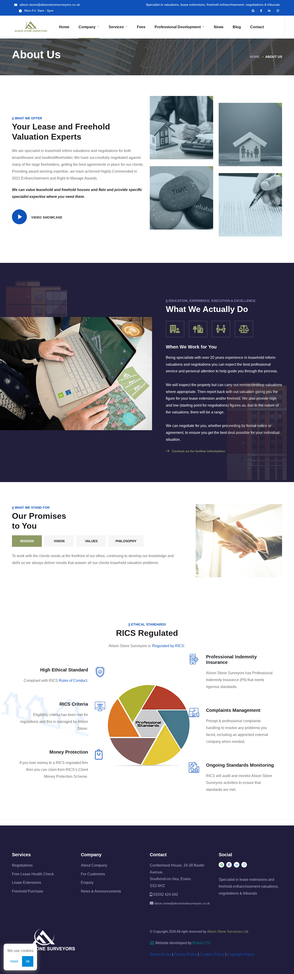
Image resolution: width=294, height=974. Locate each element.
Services (116, 27)
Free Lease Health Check (33, 874)
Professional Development (178, 27)
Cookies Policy (212, 954)
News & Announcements (101, 891)
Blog (237, 27)
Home (64, 27)
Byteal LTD (201, 943)
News (218, 27)
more (14, 961)
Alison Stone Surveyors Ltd (227, 931)
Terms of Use (160, 954)
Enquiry (87, 882)
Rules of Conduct (73, 680)
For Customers (93, 874)
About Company (94, 865)
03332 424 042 (165, 894)
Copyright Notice (240, 954)
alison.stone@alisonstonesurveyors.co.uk (49, 4)
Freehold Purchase (27, 891)
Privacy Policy (185, 954)
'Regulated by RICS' (168, 646)
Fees (141, 27)
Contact (257, 27)
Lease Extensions (26, 882)
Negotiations (22, 865)
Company (87, 27)
